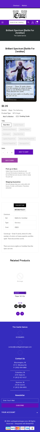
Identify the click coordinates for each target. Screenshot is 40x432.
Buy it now (10, 160)
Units (3, 148)
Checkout (16, 5)
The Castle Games (20, 35)
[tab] (20, 205)
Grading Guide (25, 116)
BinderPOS (30, 424)
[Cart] (37, 22)
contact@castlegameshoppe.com (20, 347)
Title (3, 121)
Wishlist (24, 5)
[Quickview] (16, 306)
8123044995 (20, 337)
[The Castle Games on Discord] (20, 2)
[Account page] (33, 22)
